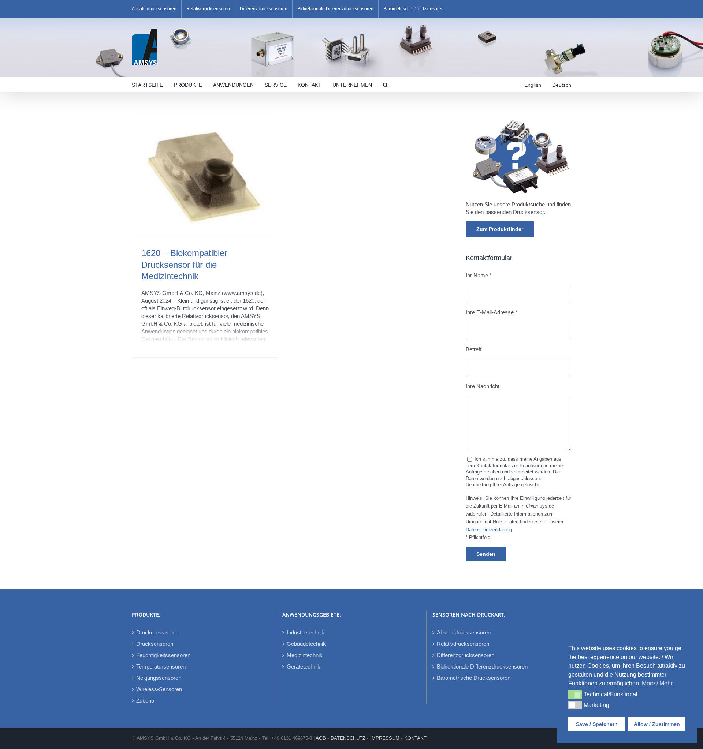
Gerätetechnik (303, 666)
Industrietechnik (305, 632)
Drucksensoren (154, 644)
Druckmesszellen (157, 632)
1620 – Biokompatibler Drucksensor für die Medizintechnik (184, 264)
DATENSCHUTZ (348, 738)
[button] (385, 84)
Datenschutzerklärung (489, 529)
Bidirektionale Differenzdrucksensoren (482, 666)
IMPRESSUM (384, 738)
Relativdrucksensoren (463, 644)
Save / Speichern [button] (597, 724)
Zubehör (146, 700)
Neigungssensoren (158, 678)
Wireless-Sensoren (159, 689)
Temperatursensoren (161, 666)
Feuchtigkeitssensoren (163, 655)
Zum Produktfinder (499, 229)
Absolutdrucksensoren (464, 632)
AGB (321, 738)
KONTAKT (415, 738)
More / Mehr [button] (657, 683)
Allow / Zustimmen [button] (657, 724)
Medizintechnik (305, 655)
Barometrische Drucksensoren (473, 678)
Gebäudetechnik (306, 644)
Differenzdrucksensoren (465, 655)
